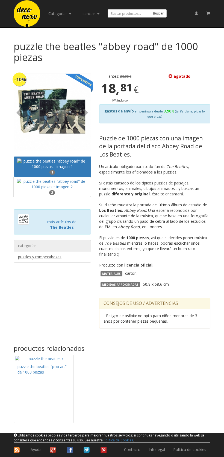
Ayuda (36, 449)
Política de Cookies (118, 440)
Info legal (157, 449)
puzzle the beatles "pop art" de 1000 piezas (42, 369)
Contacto (132, 449)
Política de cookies (189, 449)
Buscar (158, 13)
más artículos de (61, 224)
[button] (19, 112)
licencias (88, 13)
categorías (58, 13)
